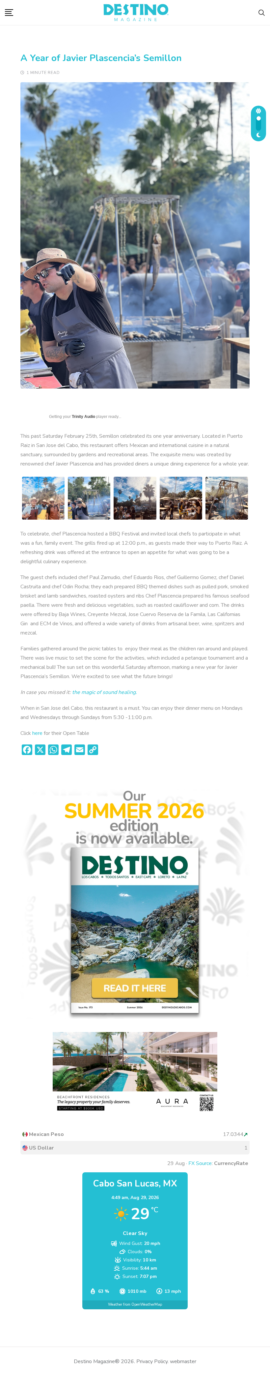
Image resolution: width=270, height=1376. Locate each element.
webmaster (183, 1361)
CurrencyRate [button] (231, 1163)
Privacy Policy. (152, 1361)
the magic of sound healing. (105, 692)
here (37, 733)
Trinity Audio (83, 416)
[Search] (261, 13)
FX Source (200, 1163)
